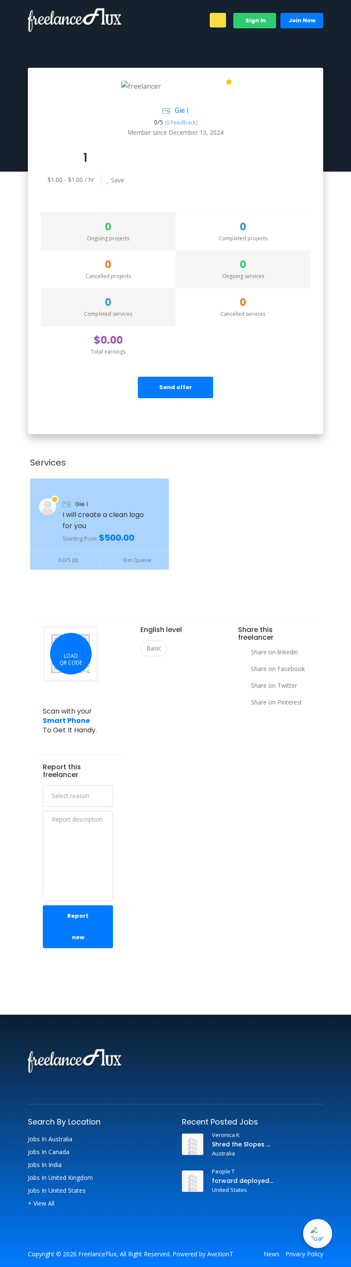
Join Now (302, 20)
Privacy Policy (304, 1254)
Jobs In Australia (50, 1139)
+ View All (41, 1203)
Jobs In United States (57, 1190)
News (272, 1254)
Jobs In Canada (48, 1152)
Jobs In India (45, 1164)
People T (223, 1171)
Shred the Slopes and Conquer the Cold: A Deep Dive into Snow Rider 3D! (243, 1144)
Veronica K (226, 1134)
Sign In (255, 20)
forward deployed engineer (243, 1181)
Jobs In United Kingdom (60, 1177)
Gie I (182, 110)
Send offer (175, 387)
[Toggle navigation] (218, 20)
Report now (78, 926)
